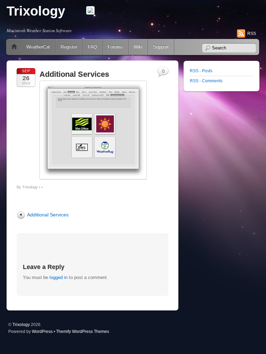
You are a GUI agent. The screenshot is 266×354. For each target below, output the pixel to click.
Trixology (36, 11)
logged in (59, 277)
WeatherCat (38, 46)
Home (14, 47)
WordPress (42, 331)
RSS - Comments (206, 80)
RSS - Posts (201, 70)
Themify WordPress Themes (82, 331)
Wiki (138, 46)
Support (161, 46)
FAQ (92, 46)
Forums (115, 46)
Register (69, 46)
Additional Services (74, 74)
